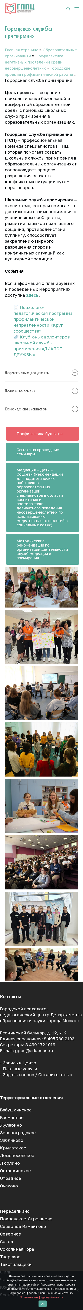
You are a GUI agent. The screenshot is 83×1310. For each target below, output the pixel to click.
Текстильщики (16, 1264)
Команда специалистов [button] (26, 409)
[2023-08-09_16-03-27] (41, 964)
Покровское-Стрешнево (26, 1218)
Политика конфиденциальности (41, 1297)
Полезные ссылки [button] (20, 391)
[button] (76, 9)
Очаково (9, 1185)
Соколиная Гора (17, 1249)
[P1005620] (41, 749)
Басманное (12, 1117)
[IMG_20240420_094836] (41, 919)
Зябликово (11, 1140)
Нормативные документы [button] (27, 373)
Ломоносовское (17, 1155)
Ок (42, 1303)
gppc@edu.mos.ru (34, 1050)
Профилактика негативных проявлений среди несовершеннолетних (34, 62)
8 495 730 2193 (59, 1038)
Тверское (10, 1256)
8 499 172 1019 (40, 1044)
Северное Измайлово (23, 1226)
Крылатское (13, 1147)
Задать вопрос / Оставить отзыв (37, 1074)
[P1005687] (41, 693)
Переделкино (15, 1211)
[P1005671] (41, 806)
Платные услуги (20, 1068)
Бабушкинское (16, 1109)
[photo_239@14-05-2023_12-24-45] (41, 587)
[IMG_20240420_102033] (41, 862)
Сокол (6, 1241)
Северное (10, 1233)
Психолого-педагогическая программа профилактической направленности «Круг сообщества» (43, 319)
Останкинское (15, 1170)
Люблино (10, 1162)
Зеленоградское (18, 1132)
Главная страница (21, 49)
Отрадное (10, 1178)
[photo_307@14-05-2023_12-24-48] (41, 637)
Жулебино (11, 1124)
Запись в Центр (19, 1062)
